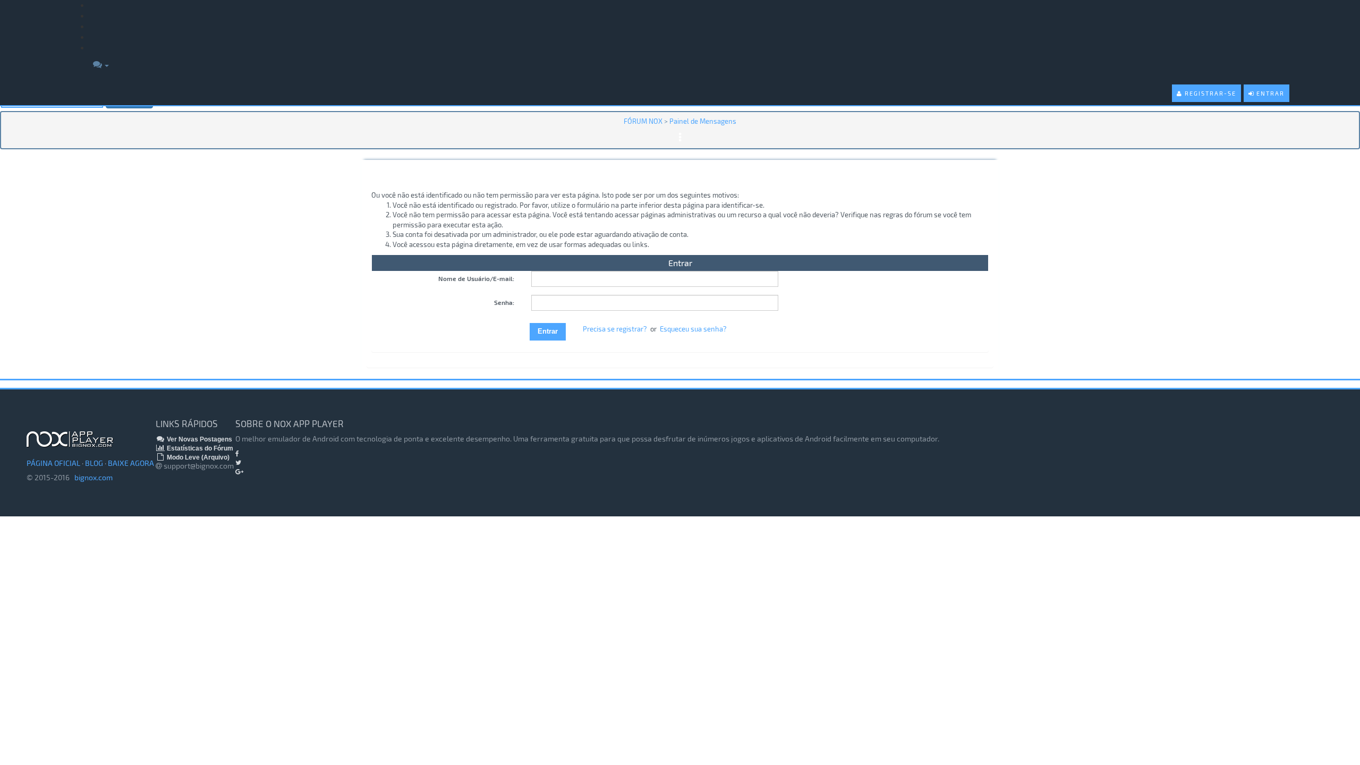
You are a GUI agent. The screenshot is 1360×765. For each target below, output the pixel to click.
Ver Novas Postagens (198, 439)
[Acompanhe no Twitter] (238, 462)
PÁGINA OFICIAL (53, 463)
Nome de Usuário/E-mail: (476, 278)
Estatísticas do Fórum (199, 448)
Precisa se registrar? (615, 329)
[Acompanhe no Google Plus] (239, 471)
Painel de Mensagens (702, 121)
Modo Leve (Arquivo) (197, 457)
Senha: (504, 302)
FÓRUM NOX (643, 121)
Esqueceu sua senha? (693, 329)
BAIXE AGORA (131, 463)
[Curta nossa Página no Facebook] (237, 453)
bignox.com (91, 477)
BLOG (94, 463)
